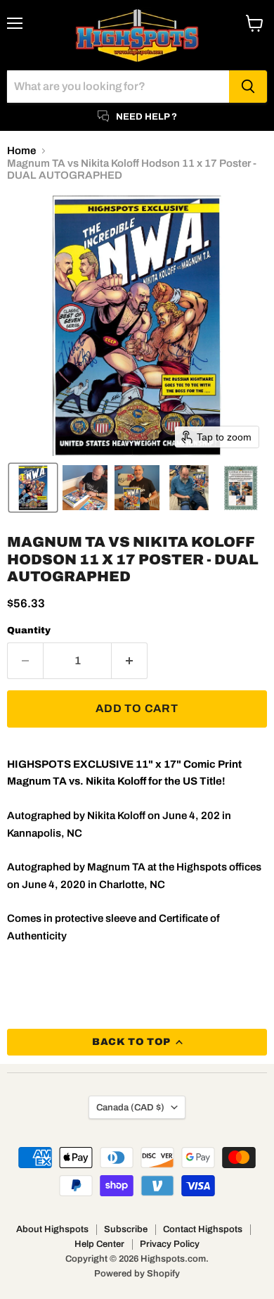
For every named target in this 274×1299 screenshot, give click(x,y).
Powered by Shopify (137, 1274)
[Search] (248, 86)
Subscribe (126, 1229)
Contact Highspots (202, 1229)
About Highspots (52, 1229)
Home (21, 150)
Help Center (99, 1244)
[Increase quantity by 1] (130, 660)
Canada (130, 1107)
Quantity (29, 630)
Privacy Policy (170, 1244)
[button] (33, 488)
